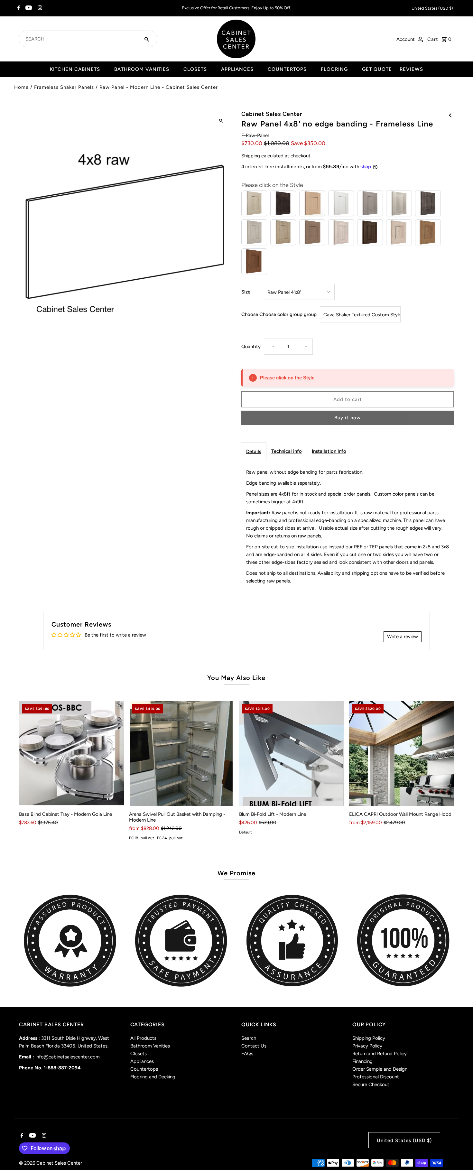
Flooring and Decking (152, 1077)
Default (245, 832)
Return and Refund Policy (379, 1054)
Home (21, 87)
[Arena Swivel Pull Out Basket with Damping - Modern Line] (181, 753)
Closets (138, 1054)
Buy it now (347, 418)
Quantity (251, 346)
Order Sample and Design (379, 1069)
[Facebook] (18, 8)
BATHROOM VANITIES (141, 69)
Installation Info (329, 451)
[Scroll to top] (459, 1156)
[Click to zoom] (221, 121)
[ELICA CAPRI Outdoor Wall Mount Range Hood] (401, 753)
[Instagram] (39, 8)
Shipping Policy (368, 1038)
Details (253, 451)
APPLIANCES (237, 69)
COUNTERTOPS (287, 69)
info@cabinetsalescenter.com (67, 1057)
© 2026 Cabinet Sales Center (50, 1163)
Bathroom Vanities (150, 1046)
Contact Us (253, 1046)
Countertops (144, 1069)
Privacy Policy (367, 1046)
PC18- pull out (141, 838)
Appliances (142, 1061)
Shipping (250, 156)
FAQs (247, 1054)
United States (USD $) (432, 8)
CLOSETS (195, 69)
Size (245, 292)
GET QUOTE (377, 69)
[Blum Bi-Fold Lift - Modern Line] (291, 753)
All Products (143, 1038)
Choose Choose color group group (279, 314)
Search (248, 1038)
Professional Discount (375, 1077)
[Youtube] (28, 8)
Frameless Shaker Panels (64, 87)
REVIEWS (411, 69)
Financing (362, 1061)
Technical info (286, 451)
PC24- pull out (170, 838)
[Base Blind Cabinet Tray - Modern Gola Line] (71, 753)
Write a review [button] (402, 636)
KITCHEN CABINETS (75, 69)
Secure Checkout (370, 1084)
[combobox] (80, 39)
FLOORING (334, 69)
